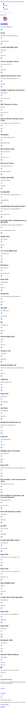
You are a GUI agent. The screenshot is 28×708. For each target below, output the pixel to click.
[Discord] (1, 707)
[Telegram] (4, 707)
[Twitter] (3, 707)
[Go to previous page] (1, 11)
